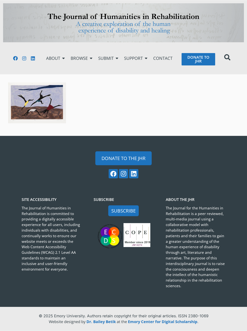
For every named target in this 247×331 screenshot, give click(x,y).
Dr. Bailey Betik (101, 321)
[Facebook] (15, 58)
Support (133, 58)
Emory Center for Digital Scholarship (162, 321)
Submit (106, 58)
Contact (163, 58)
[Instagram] (24, 58)
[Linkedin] (33, 58)
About (53, 58)
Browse (79, 58)
